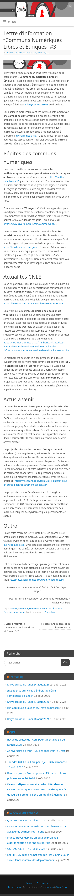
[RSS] (69, 7)
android (13, 608)
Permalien (50, 612)
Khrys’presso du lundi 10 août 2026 (28, 719)
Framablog (16, 677)
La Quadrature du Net (23, 812)
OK (64, 662)
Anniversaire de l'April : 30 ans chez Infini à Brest (36, 750)
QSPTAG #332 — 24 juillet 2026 (26, 820)
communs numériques (40, 608)
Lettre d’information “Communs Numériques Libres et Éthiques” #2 (19, 627)
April (12, 732)
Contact (29, 883)
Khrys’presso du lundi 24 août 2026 (28, 684)
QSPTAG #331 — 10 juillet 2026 (26, 848)
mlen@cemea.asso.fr (36, 104)
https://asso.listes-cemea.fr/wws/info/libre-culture (37, 579)
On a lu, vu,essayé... (39, 52)
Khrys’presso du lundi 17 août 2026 (28, 701)
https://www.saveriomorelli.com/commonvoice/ (29, 223)
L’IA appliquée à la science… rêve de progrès (33, 707)
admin (10, 52)
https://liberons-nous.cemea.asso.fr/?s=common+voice (33, 303)
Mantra (50, 887)
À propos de (42, 883)
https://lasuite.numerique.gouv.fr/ (21, 247)
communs (23, 608)
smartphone (20, 612)
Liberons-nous (14, 887)
